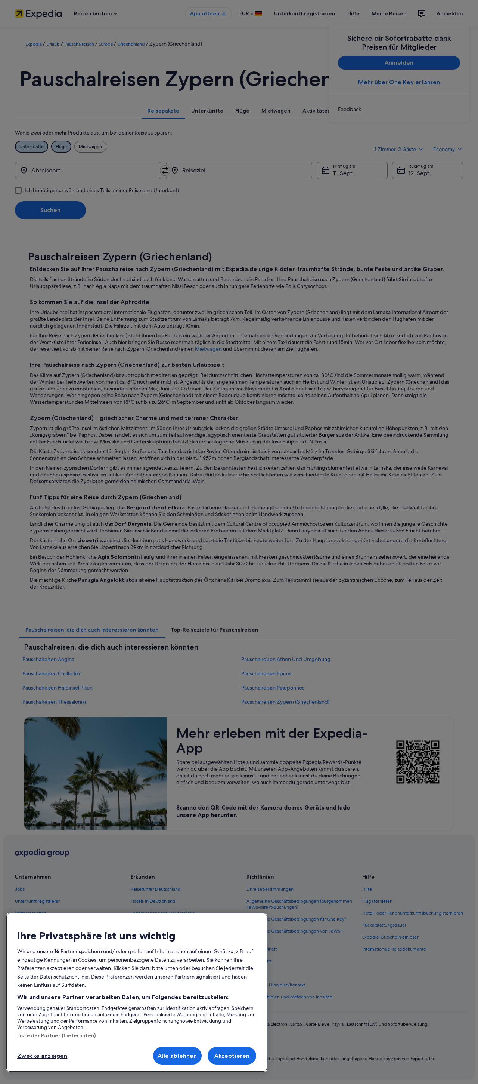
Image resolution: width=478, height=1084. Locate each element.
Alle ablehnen (177, 1055)
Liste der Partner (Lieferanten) (56, 1035)
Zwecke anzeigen (42, 1055)
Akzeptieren (232, 1055)
